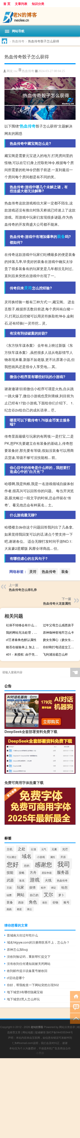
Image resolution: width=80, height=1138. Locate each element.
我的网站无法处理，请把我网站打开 (24, 632)
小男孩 (40, 1053)
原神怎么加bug (17, 949)
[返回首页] (75, 996)
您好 (13, 864)
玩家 (20, 887)
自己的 (34, 895)
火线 (48, 880)
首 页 (6, 3)
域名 (27, 855)
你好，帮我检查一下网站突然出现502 (33, 985)
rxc (16, 71)
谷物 (55, 902)
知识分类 (38, 3)
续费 (9, 895)
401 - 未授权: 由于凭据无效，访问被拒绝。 (24, 654)
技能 (10, 872)
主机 (9, 849)
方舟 (33, 872)
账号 (66, 902)
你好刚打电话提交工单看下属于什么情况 (61, 647)
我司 (63, 863)
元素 (54, 849)
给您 (64, 887)
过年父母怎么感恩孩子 (58, 625)
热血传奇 (18, 41)
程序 (43, 887)
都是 (19, 909)
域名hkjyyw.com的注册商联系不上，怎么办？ (38, 942)
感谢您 (43, 864)
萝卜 (61, 895)
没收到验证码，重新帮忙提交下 (28, 956)
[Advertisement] (40, 1098)
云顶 (33, 849)
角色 (33, 902)
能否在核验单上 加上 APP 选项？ (24, 647)
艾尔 (48, 894)
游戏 (35, 879)
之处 (21, 848)
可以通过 (11, 857)
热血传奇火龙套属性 (57, 603)
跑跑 (9, 909)
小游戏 (41, 857)
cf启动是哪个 (16, 977)
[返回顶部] (75, 1018)
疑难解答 (40, 1032)
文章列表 (21, 3)
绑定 (53, 887)
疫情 (32, 887)
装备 (61, 236)
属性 (52, 857)
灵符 (28, 288)
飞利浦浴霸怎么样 (55, 654)
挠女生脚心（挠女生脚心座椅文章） (61, 639)
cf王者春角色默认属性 (21, 639)
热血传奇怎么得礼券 (23, 589)
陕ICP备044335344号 (59, 1032)
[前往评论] (75, 1007)
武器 (10, 880)
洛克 (21, 880)
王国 (9, 887)
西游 (21, 902)
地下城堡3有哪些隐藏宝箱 (25, 992)
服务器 (63, 872)
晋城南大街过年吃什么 (22, 935)
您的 (26, 866)
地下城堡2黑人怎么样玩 (23, 999)
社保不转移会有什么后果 (23, 625)
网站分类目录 (67, 1027)
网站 (20, 894)
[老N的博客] (40, 16)
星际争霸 (47, 872)
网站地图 (27, 1032)
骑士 (29, 909)
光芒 (65, 849)
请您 (44, 902)
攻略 (21, 872)
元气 (43, 849)
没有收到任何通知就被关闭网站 (28, 963)
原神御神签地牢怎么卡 (58, 632)
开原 (63, 857)
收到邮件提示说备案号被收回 (27, 970)
